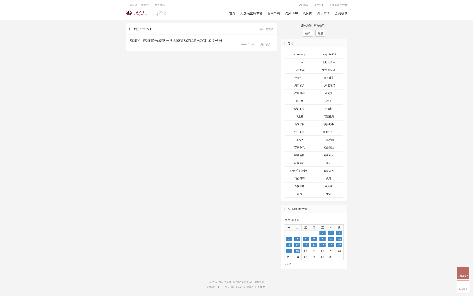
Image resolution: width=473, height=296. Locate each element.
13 (305, 245)
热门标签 (304, 5)
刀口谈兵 (264, 44)
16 (330, 245)
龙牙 (328, 194)
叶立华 (299, 101)
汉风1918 (291, 13)
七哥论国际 (328, 62)
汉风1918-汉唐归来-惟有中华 (139, 13)
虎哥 (328, 178)
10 (339, 239)
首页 (232, 13)
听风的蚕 (299, 108)
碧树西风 (329, 155)
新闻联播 (299, 124)
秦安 (328, 163)
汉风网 (307, 13)
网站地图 (259, 282)
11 (288, 245)
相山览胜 (329, 147)
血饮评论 (299, 186)
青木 (299, 194)
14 (314, 245)
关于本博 (323, 13)
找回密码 (160, 5)
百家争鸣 (273, 13)
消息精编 (329, 139)
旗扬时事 (329, 124)
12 (297, 245)
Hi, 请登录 (131, 5)
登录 (307, 33)
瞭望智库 (299, 155)
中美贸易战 (328, 70)
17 (339, 245)
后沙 (328, 101)
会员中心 (319, 5)
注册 (320, 33)
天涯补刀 (329, 116)
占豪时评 (299, 93)
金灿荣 (329, 186)
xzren (299, 62)
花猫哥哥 (299, 178)
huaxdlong (299, 54)
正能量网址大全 (338, 5)
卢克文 (329, 93)
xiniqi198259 (328, 54)
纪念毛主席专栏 (251, 13)
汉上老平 (299, 132)
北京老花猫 (328, 85)
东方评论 (299, 70)
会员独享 (341, 13)
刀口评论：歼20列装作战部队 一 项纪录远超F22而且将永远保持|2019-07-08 (175, 40)
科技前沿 (299, 163)
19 (297, 251)
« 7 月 (288, 264)
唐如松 (329, 108)
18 (288, 251)
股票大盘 (329, 170)
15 (322, 245)
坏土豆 (299, 116)
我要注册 (146, 5)
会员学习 (299, 77)
